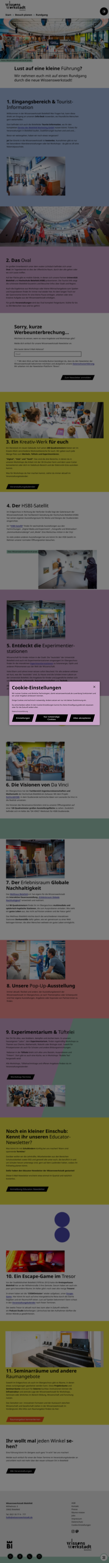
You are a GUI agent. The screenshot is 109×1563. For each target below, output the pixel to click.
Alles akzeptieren (82, 718)
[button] (95, 686)
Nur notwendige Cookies (52, 718)
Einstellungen (23, 718)
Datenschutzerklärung (20, 711)
